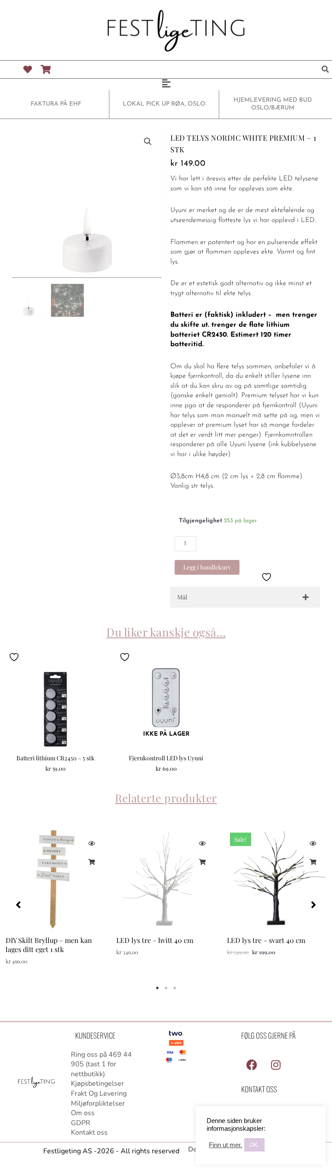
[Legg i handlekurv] (91, 862)
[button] (325, 69)
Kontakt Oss (259, 1089)
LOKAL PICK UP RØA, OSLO (164, 104)
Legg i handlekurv (207, 567)
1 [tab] (157, 988)
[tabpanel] (55, 900)
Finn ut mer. (225, 1145)
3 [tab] (174, 988)
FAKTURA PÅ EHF (56, 104)
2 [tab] (166, 988)
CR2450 (214, 334)
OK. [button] (254, 1145)
